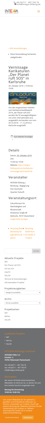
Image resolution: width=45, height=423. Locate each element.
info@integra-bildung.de (14, 370)
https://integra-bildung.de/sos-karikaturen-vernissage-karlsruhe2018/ (21, 168)
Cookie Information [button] (12, 417)
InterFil (7, 272)
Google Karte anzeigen (19, 219)
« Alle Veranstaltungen (18, 48)
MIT (6, 261)
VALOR (7, 275)
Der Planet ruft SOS (13, 265)
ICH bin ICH (9, 268)
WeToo (7, 316)
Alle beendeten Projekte (14, 282)
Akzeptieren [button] (28, 417)
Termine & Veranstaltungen (16, 279)
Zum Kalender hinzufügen (23, 137)
